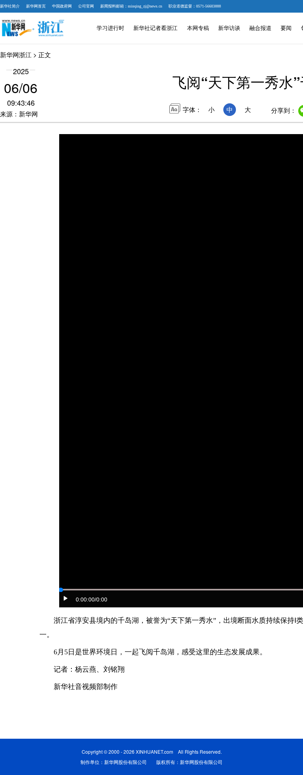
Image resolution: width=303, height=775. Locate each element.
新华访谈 (229, 28)
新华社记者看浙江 (155, 28)
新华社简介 (10, 6)
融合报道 (260, 28)
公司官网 (86, 6)
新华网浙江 (16, 54)
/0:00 (101, 599)
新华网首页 (36, 6)
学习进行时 (110, 28)
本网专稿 (198, 28)
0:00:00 (85, 599)
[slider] (60, 590)
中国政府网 (62, 6)
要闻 (286, 28)
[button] (66, 598)
